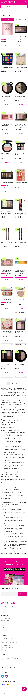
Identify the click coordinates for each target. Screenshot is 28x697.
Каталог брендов (5, 630)
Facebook (2, 667)
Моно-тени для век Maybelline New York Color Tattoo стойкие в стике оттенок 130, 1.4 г (21, 241)
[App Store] (8, 569)
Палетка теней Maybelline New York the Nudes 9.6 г (7, 183)
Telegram (10, 667)
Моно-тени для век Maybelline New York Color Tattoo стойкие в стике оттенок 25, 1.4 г (7, 241)
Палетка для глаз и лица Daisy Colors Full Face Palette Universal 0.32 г (21, 183)
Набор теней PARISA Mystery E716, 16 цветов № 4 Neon (6, 66)
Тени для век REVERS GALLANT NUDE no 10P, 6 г (7, 212)
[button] (11, 25)
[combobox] (21, 313)
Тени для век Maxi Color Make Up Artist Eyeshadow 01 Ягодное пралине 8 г (20, 332)
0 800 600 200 (6, 645)
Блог (2, 625)
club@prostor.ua (7, 650)
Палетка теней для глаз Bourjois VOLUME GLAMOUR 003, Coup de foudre (6, 125)
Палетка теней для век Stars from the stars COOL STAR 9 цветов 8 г (7, 37)
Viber (14, 667)
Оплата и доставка (5, 618)
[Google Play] (19, 569)
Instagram (6, 667)
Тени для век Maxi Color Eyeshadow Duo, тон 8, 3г (21, 95)
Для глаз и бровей (19, 10)
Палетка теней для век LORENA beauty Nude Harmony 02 (6, 332)
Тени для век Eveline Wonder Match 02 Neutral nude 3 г (21, 300)
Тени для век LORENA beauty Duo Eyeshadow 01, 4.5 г (20, 363)
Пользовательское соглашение (8, 622)
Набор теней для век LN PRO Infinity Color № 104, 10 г (20, 37)
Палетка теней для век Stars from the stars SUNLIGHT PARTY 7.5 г (20, 271)
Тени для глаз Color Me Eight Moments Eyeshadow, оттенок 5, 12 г (21, 154)
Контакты (3, 623)
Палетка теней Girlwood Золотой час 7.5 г (6, 300)
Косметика (10, 10)
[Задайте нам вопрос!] (24, 689)
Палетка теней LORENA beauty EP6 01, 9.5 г (6, 363)
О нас (2, 627)
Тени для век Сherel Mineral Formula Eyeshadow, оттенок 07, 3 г (7, 154)
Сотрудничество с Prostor (7, 638)
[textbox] (21, 313)
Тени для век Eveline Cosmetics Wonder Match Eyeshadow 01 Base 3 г (20, 66)
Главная (3, 10)
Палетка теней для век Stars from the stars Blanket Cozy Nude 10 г (6, 271)
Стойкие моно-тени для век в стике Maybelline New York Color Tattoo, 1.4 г (21, 212)
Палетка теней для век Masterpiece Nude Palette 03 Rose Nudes (20, 125)
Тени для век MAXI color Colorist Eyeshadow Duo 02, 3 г (6, 95)
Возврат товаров (5, 620)
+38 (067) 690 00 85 (8, 647)
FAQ (2, 629)
